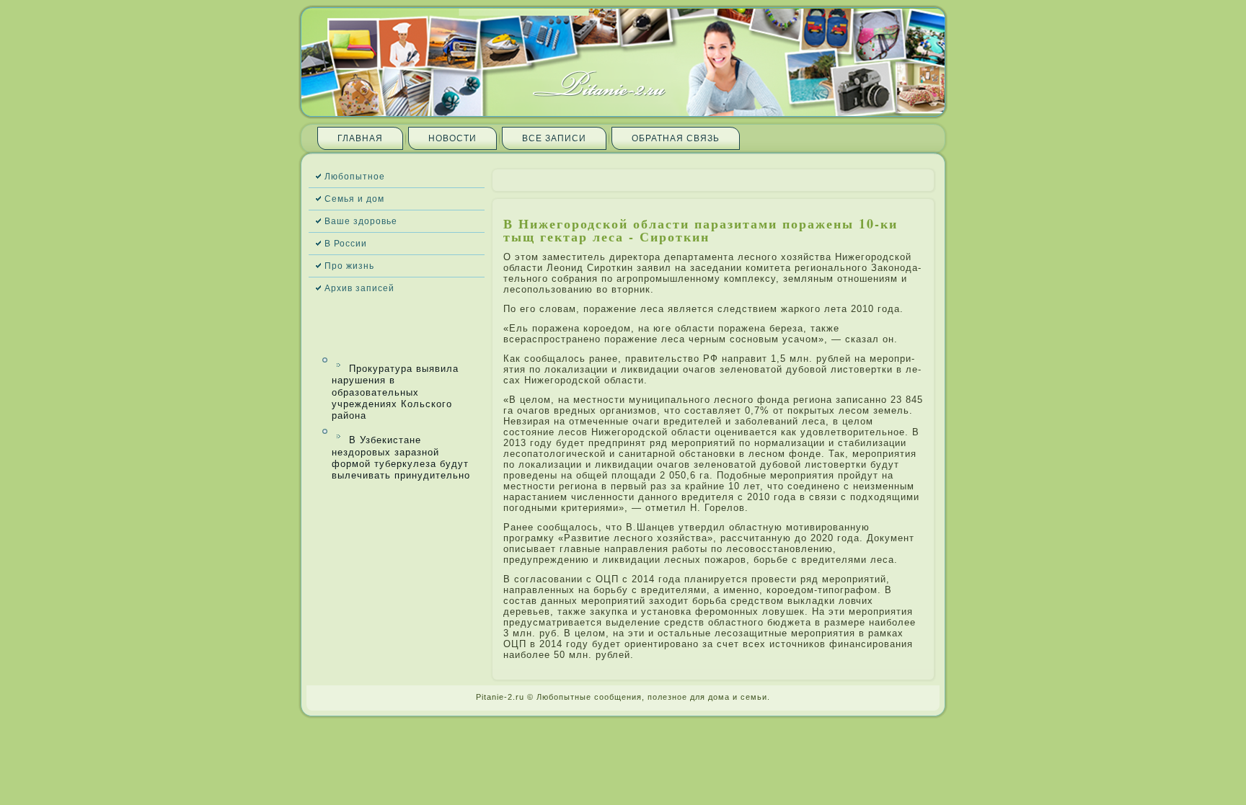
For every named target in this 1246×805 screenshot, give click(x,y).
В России (345, 244)
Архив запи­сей (359, 288)
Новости (452, 138)
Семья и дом (354, 199)
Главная (360, 138)
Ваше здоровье (360, 221)
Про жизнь (349, 266)
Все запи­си (554, 138)
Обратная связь (676, 138)
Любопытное (354, 177)
